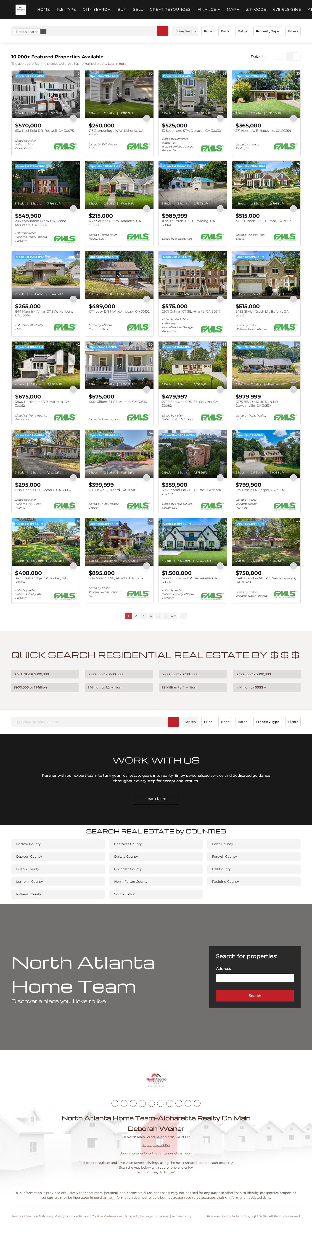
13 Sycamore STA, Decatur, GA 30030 (191, 131)
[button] (21, 10)
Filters (293, 31)
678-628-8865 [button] (287, 9)
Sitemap (162, 1216)
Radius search (27, 32)
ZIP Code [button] (256, 9)
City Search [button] (97, 9)
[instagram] (151, 1103)
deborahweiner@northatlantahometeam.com (156, 1153)
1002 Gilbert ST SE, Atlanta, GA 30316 (118, 402)
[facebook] (114, 1103)
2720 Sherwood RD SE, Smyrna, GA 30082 (190, 404)
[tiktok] (169, 1103)
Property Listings (139, 1216)
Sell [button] (138, 9)
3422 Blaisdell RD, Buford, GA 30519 (263, 221)
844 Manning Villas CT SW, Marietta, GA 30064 (44, 313)
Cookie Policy (78, 1216)
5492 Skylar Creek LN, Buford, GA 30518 (261, 313)
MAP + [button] (233, 9)
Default (257, 56)
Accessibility (182, 1216)
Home (43, 9)
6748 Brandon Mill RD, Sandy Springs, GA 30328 (265, 580)
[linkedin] (124, 1103)
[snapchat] (178, 1103)
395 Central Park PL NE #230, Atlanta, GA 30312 (192, 492)
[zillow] (142, 1103)
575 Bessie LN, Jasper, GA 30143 (260, 490)
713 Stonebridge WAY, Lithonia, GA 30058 (116, 133)
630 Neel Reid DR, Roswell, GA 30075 (44, 131)
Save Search (186, 31)
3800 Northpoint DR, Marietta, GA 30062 (42, 404)
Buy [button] (122, 9)
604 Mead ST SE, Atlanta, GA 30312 (116, 578)
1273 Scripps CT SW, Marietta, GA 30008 (115, 223)
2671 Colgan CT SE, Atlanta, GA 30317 (191, 311)
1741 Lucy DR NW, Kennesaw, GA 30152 (119, 311)
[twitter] (133, 1103)
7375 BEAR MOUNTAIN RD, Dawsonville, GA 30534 (257, 404)
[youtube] (160, 1103)
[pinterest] (188, 1103)
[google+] (197, 1103)
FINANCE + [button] (209, 9)
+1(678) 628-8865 (156, 1145)
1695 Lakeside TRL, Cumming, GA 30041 (188, 223)
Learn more (117, 64)
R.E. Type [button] (66, 9)
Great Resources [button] (170, 9)
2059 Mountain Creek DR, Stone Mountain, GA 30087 (40, 223)
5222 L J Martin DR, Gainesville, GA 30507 (189, 580)
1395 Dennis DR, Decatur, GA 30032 (43, 490)
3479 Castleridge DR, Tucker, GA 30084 (40, 580)
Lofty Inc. (234, 1216)
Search (190, 722)
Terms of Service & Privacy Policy (37, 1216)
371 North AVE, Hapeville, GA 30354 (263, 131)
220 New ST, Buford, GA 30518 (112, 490)
